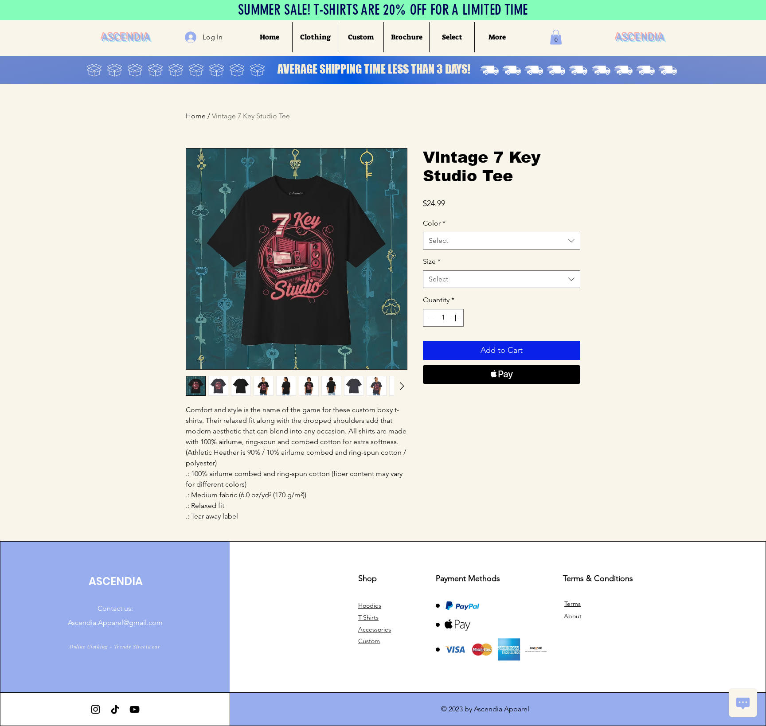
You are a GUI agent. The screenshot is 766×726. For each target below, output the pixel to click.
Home (196, 116)
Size (432, 261)
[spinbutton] (443, 317)
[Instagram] (96, 709)
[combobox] (501, 241)
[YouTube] (135, 709)
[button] (315, 37)
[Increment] (456, 317)
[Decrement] (430, 317)
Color (434, 223)
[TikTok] (115, 709)
